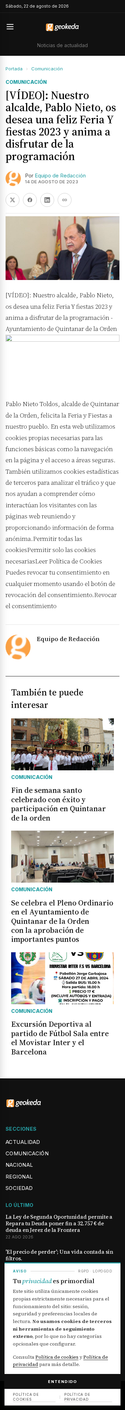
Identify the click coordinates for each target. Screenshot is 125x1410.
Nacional (19, 1165)
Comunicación (47, 68)
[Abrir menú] (13, 26)
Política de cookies (56, 1357)
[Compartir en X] (12, 200)
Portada (14, 68)
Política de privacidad (77, 1396)
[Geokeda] (62, 26)
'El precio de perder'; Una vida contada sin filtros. (59, 1255)
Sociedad (19, 1188)
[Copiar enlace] (65, 200)
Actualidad (23, 1142)
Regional (19, 1176)
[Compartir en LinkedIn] (47, 200)
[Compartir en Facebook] (30, 200)
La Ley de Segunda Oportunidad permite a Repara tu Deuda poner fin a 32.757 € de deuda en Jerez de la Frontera (59, 1223)
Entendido (62, 1381)
